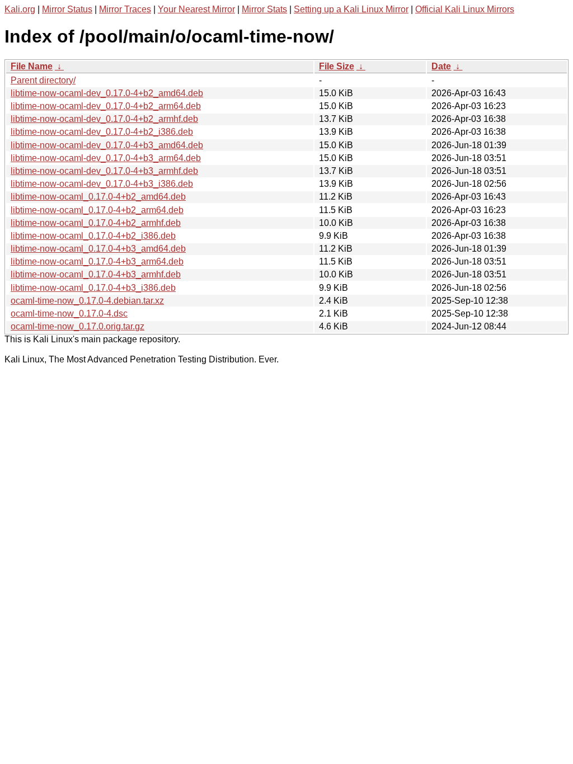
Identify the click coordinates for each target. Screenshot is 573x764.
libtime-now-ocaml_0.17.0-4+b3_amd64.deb (98, 248)
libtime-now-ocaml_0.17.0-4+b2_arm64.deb (97, 210)
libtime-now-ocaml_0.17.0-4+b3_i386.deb (93, 288)
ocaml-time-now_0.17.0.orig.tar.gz (77, 326)
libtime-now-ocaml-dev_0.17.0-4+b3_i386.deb (102, 183)
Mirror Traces (125, 9)
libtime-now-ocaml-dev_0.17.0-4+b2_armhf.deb (104, 119)
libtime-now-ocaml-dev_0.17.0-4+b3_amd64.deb (107, 145)
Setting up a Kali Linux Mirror (351, 9)
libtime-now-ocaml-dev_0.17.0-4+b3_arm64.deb (106, 158)
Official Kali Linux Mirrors (464, 9)
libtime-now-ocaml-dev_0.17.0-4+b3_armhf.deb (104, 171)
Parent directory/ (43, 80)
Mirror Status (67, 9)
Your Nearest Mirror (196, 9)
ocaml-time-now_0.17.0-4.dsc (69, 313)
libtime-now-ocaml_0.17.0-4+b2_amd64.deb (98, 196)
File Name (32, 66)
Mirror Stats (264, 9)
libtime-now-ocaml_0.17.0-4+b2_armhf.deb (96, 223)
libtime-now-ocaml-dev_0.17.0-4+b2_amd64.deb (107, 93)
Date (441, 66)
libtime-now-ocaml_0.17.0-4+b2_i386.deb (93, 235)
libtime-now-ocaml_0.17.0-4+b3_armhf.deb (96, 274)
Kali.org (19, 9)
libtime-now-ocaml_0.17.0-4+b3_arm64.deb (97, 261)
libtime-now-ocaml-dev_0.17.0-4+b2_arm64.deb (106, 106)
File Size (336, 66)
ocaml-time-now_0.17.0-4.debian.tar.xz (87, 300)
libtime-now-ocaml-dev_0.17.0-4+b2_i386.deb (102, 131)
